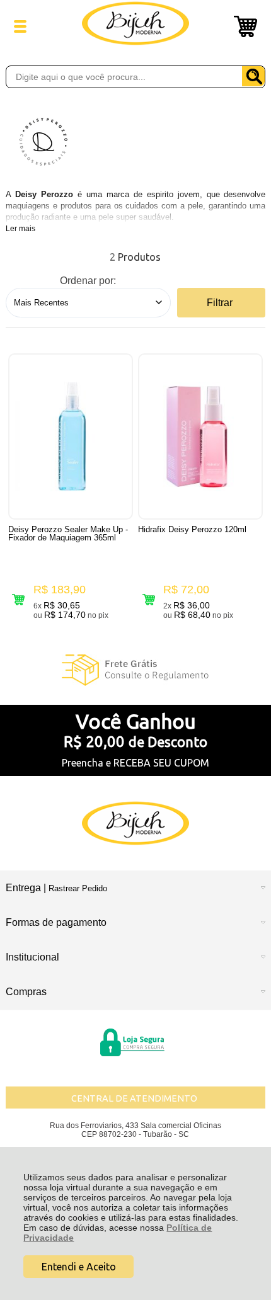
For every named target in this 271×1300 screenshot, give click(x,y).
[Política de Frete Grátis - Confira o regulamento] (136, 670)
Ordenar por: (88, 280)
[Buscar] (253, 76)
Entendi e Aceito (79, 1266)
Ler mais (20, 228)
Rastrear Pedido (78, 888)
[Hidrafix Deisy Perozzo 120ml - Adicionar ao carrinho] (148, 599)
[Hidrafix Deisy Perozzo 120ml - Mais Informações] (200, 436)
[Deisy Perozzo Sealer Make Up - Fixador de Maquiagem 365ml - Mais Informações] (70, 436)
